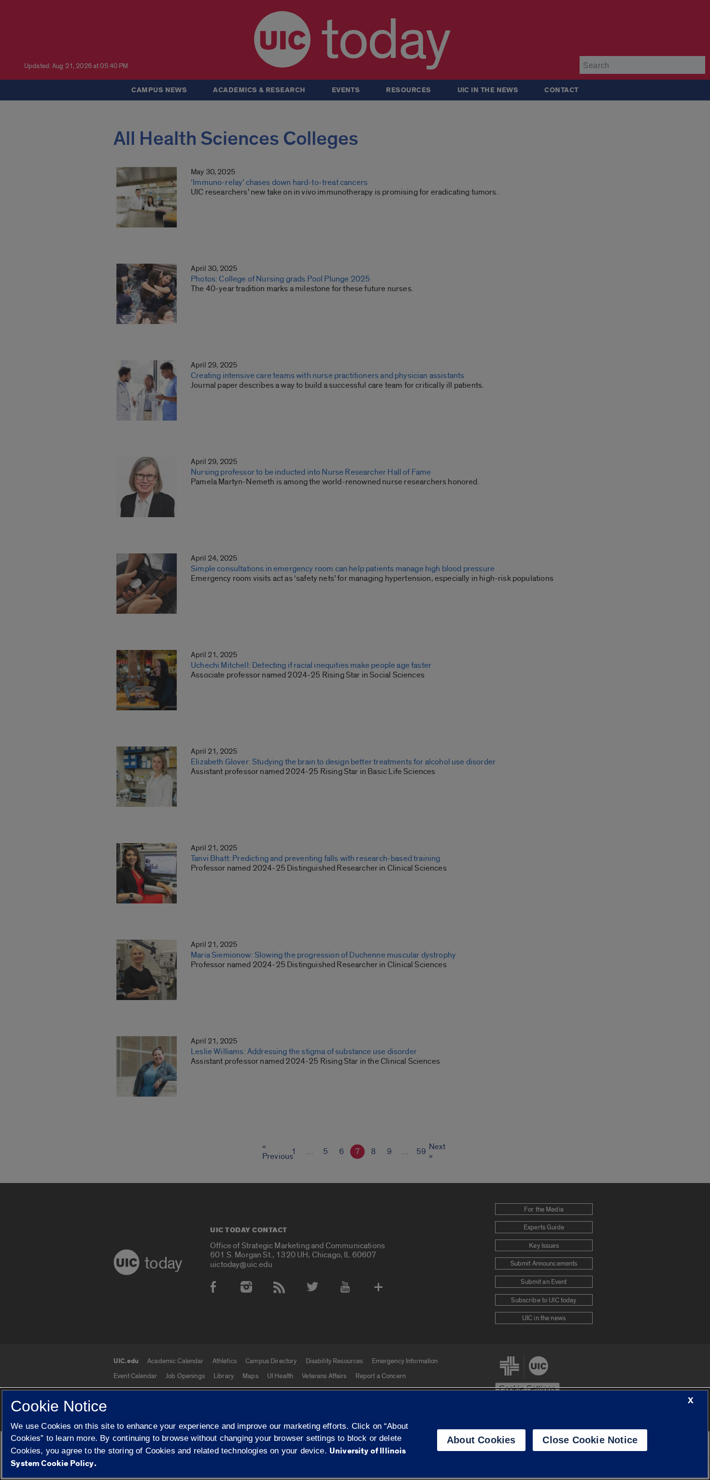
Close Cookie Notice (590, 1440)
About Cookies (481, 1440)
